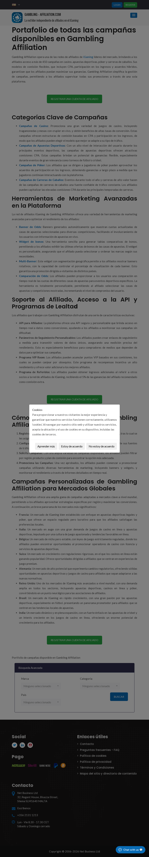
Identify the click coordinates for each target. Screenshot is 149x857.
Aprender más (46, 446)
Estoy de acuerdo (71, 446)
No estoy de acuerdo (101, 446)
